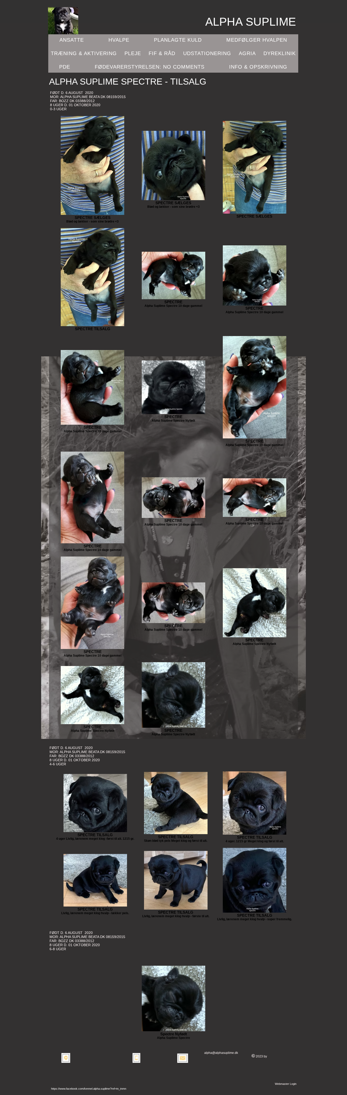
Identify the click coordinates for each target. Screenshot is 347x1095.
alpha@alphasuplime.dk (221, 1053)
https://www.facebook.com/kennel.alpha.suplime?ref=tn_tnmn (88, 1088)
